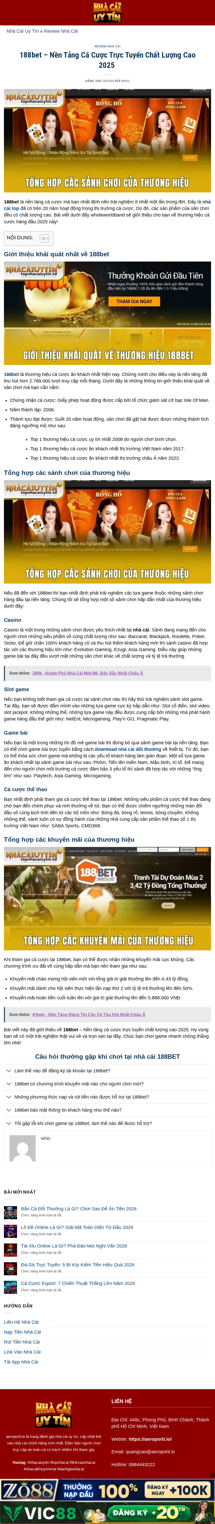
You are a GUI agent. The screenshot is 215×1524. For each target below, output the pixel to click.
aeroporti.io (15, 1436)
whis (125, 80)
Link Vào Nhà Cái (22, 1352)
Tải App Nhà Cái (21, 1362)
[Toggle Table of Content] (42, 238)
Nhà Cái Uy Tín (23, 31)
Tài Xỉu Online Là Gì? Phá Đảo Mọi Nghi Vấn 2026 (74, 1246)
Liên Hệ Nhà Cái (21, 1322)
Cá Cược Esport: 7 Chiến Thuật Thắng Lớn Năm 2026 (78, 1283)
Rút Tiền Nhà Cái (22, 1342)
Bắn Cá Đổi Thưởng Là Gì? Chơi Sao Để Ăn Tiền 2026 (79, 1208)
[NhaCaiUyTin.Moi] (107, 13)
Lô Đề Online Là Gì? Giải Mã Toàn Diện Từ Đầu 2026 (77, 1227)
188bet (11, 374)
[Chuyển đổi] (9, 1071)
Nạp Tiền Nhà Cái (22, 1332)
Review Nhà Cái (61, 31)
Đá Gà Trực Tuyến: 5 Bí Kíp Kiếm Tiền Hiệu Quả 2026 (78, 1264)
